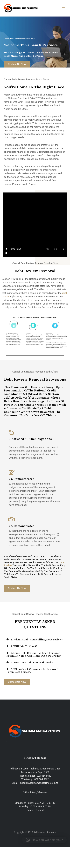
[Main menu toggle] (63, 8)
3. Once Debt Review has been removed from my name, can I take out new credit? (34, 654)
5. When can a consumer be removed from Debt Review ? (32, 671)
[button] (35, 639)
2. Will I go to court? (24, 646)
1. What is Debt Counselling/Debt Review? (37, 639)
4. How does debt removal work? (32, 662)
